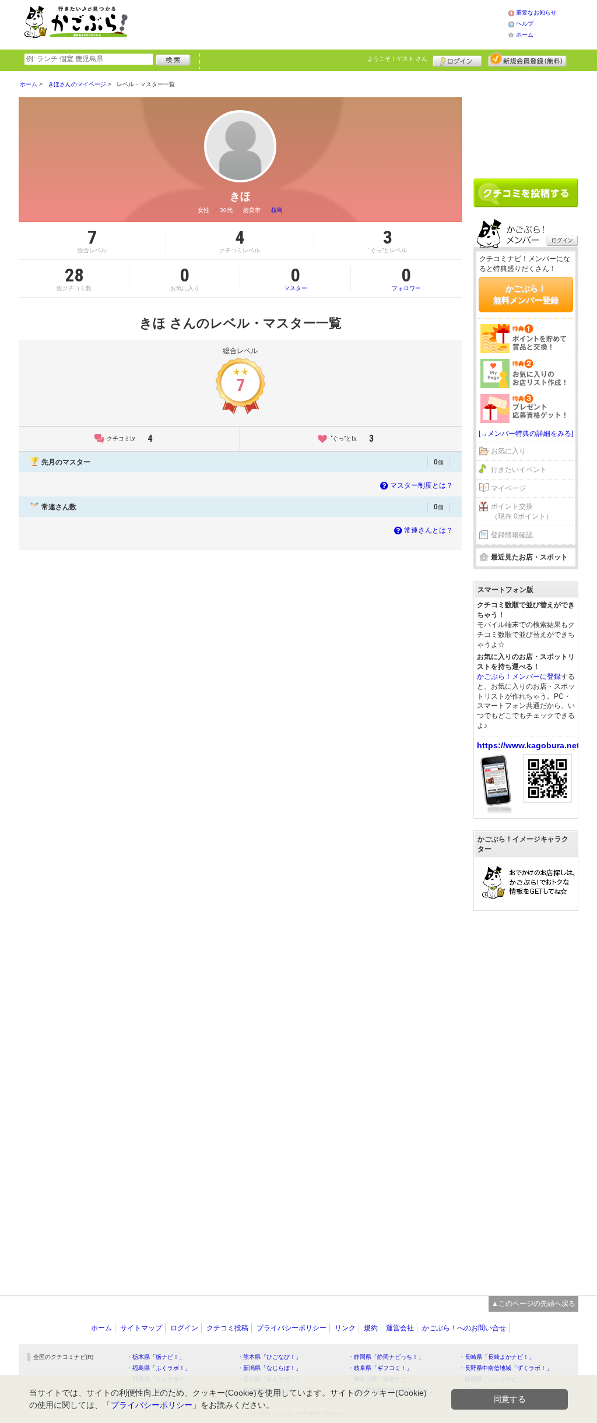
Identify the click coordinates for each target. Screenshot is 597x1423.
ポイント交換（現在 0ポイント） (522, 511)
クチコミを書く (525, 192)
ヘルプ (524, 23)
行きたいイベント (519, 470)
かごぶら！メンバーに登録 (519, 676)
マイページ (508, 488)
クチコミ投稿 (227, 1328)
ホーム (524, 34)
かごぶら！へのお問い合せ (464, 1328)
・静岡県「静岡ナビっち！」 (386, 1357)
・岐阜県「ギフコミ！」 (380, 1368)
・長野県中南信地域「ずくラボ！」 (505, 1368)
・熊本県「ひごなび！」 (269, 1357)
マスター (295, 278)
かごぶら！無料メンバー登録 (526, 294)
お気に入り (508, 451)
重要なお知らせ (536, 12)
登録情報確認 (512, 535)
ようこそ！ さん (397, 58)
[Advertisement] (330, 23)
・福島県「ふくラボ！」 (159, 1368)
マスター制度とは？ (421, 485)
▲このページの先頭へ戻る (533, 1303)
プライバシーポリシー (291, 1328)
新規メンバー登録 (527, 59)
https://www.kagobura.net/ (529, 745)
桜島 (277, 210)
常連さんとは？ (428, 530)
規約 (371, 1328)
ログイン (457, 59)
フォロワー (406, 278)
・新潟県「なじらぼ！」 (269, 1368)
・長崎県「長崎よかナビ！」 (497, 1357)
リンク (345, 1328)
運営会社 (400, 1328)
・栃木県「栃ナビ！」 (156, 1357)
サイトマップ (141, 1328)
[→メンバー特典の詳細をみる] (526, 433)
